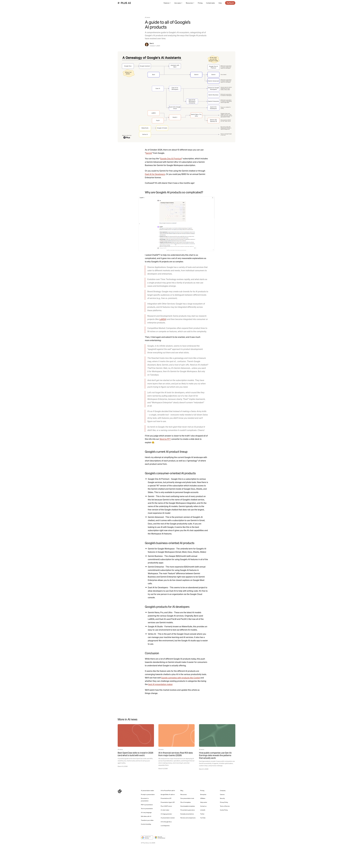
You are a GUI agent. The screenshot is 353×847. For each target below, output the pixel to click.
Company (222, 791)
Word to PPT (165, 439)
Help (220, 3)
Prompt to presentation (148, 794)
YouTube (202, 818)
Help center (203, 802)
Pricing (200, 3)
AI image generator (166, 814)
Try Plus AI (230, 3)
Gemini (149, 153)
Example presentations (187, 814)
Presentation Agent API (168, 802)
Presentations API (166, 798)
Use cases (177, 3)
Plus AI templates (185, 802)
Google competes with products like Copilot (180, 677)
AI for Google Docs (166, 822)
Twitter (202, 814)
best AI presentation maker (160, 684)
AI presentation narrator (168, 818)
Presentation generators (187, 810)
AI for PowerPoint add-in (168, 791)
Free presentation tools (187, 798)
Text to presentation (147, 809)
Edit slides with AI (146, 816)
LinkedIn (202, 810)
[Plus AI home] (124, 3)
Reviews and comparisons (188, 818)
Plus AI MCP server (166, 806)
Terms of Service (225, 806)
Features (166, 3)
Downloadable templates (187, 806)
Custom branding (146, 824)
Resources (189, 3)
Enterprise (203, 794)
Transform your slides (147, 820)
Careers (222, 794)
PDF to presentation (147, 805)
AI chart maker (165, 810)
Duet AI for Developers (155, 174)
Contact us (203, 806)
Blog (181, 791)
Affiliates (202, 798)
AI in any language (146, 812)
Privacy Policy (224, 802)
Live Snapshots (165, 826)
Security (222, 798)
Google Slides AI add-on (168, 794)
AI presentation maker (147, 791)
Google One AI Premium (171, 158)
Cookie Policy (224, 810)
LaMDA (162, 319)
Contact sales (210, 3)
